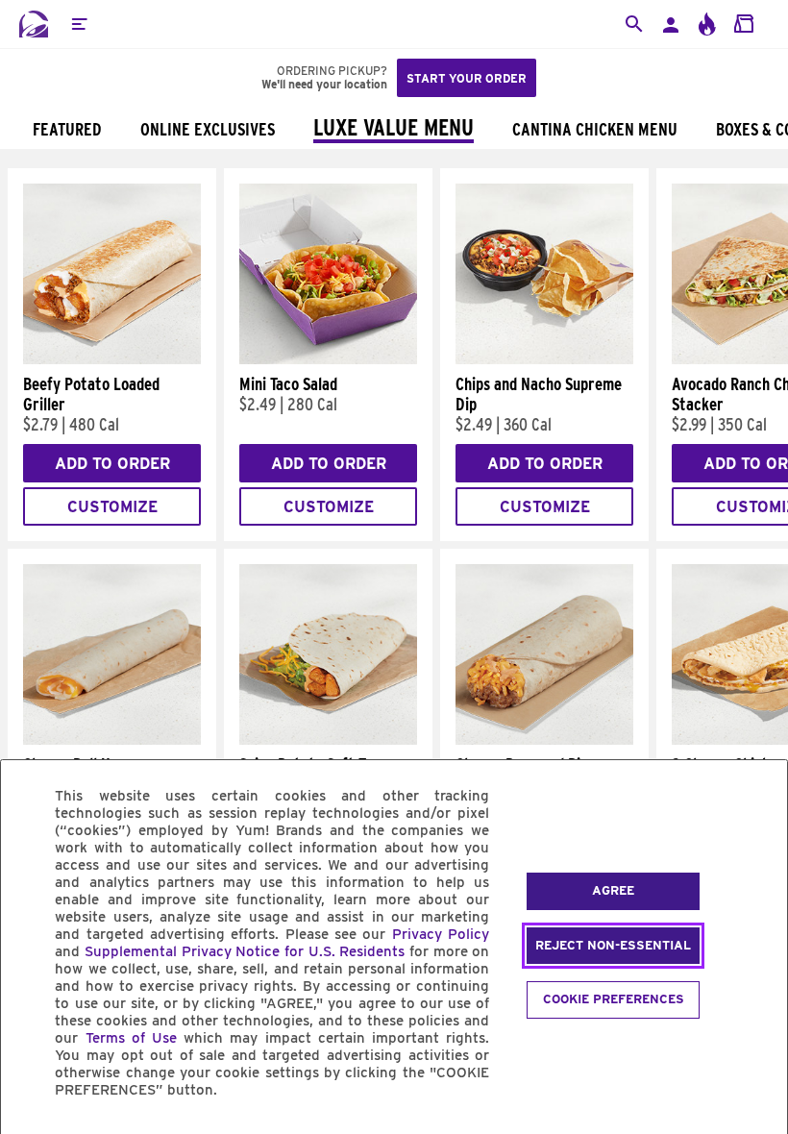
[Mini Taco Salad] (328, 359)
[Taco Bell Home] (33, 24)
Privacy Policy (440, 934)
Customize (112, 507)
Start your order (466, 78)
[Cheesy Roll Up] (112, 740)
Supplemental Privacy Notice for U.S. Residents (245, 951)
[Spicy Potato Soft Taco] (328, 740)
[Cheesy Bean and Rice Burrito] (544, 740)
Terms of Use (131, 1038)
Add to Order (112, 464)
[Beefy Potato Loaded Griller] (112, 359)
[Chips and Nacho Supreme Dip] (544, 359)
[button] (78, 24)
